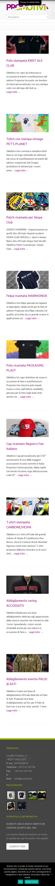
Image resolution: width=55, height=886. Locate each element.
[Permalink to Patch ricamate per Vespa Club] (27, 201)
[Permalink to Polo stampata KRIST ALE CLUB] (27, 45)
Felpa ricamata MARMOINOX (26, 295)
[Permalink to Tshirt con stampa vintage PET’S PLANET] (27, 123)
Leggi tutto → (13, 92)
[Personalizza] (51, 874)
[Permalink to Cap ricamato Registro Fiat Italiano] (27, 428)
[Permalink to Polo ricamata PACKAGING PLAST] (27, 349)
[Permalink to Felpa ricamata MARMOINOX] (27, 280)
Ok (20, 882)
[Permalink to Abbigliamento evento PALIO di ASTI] (27, 663)
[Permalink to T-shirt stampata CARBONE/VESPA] (27, 506)
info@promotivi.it (23, 778)
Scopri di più (31, 882)
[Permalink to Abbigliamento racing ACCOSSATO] (27, 585)
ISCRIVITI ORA (17, 846)
